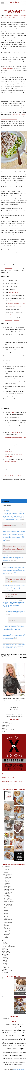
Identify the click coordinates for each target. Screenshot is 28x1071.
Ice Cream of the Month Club (8, 946)
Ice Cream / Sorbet (8, 892)
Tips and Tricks (4, 954)
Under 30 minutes (7, 922)
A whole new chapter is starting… (8, 723)
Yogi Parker (4, 972)
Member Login (5, 773)
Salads (5, 910)
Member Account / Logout (8, 777)
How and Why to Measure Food (12, 473)
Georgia (4, 963)
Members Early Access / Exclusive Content (12, 781)
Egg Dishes (6, 896)
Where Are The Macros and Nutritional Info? (15, 437)
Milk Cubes (23, 657)
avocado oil (18, 306)
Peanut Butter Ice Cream (8, 808)
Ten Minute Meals (7, 919)
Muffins (6, 881)
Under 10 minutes (7, 920)
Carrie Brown (8, 268)
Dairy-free (6, 925)
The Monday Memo (5, 952)
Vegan (5, 936)
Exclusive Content (6, 945)
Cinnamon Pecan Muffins (19, 843)
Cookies (6, 878)
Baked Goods (6, 875)
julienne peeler (8, 314)
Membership (4, 943)
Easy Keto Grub (4, 868)
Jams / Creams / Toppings (8, 901)
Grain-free (6, 930)
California (4, 958)
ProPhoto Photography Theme (18, 1069)
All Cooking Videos (5, 866)
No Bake (6, 893)
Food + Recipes (4, 871)
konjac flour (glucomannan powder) (16, 303)
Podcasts (3, 728)
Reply (22, 519)
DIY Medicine (6, 895)
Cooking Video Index (5, 725)
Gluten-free (6, 928)
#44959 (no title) (5, 722)
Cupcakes (6, 880)
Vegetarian (6, 937)
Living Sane (8, 1043)
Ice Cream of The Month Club (9, 784)
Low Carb (5, 933)
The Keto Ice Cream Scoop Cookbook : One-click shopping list (13, 729)
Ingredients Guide (16, 432)
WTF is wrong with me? (6, 970)
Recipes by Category (6, 874)
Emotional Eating (5, 869)
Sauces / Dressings (7, 911)
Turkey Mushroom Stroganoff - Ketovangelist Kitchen (12, 625)
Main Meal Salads (7, 904)
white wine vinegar (13, 292)
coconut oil (11, 306)
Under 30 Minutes (13, 1055)
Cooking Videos (15, 1027)
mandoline (16, 314)
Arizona (4, 957)
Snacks (5, 916)
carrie (4, 523)
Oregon (4, 964)
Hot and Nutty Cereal (8, 823)
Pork (5, 907)
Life (2, 940)
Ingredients (5, 872)
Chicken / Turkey (7, 886)
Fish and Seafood (7, 899)
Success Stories (4, 949)
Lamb (5, 902)
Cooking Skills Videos (8, 889)
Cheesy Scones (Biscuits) (19, 798)
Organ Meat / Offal (7, 905)
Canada (4, 960)
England (4, 961)
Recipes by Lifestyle (6, 924)
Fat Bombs (6, 898)
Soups (5, 918)
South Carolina (5, 967)
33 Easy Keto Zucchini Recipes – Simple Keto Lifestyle (12, 643)
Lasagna (9, 853)
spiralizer (14, 412)
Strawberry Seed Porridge (7, 68)
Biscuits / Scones (8, 877)
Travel (3, 955)
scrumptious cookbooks (10, 461)
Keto (5, 931)
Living (3, 942)
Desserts (5, 890)
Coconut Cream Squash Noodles (9, 119)
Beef (5, 884)
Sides (5, 913)
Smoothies (6, 914)
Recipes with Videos (7, 908)
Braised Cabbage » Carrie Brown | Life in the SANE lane (13, 600)
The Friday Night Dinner (19, 114)
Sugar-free (6, 934)
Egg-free (5, 927)
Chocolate (5, 887)
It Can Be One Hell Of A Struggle (19, 856)
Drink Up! (9, 838)
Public (12, 1045)
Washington (5, 969)
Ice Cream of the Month (11, 1039)
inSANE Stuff (4, 939)
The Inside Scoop (5, 951)
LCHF (22, 1039)
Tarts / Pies (7, 883)
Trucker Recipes (4, 1055)
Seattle (4, 966)
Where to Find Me (5, 731)
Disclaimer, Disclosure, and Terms (8, 726)
